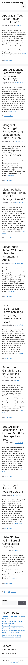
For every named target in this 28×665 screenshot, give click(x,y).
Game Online (8, 60)
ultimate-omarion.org (12, 3)
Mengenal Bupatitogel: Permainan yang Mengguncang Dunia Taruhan (12, 131)
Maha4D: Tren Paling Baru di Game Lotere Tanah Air (11, 542)
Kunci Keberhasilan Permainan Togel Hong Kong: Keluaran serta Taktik (12, 313)
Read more (12, 111)
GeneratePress (14, 662)
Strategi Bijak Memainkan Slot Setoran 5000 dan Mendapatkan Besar (14, 433)
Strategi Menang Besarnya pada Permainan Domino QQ (12, 74)
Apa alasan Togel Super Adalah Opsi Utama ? (13, 19)
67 (9, 592)
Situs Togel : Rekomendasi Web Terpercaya (12, 488)
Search (4, 600)
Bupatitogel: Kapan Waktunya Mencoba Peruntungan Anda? (13, 253)
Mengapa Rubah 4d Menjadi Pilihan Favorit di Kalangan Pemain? (14, 194)
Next (13, 592)
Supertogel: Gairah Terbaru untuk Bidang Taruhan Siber (11, 372)
